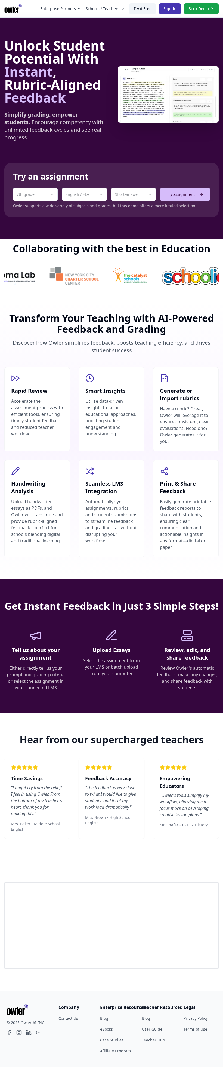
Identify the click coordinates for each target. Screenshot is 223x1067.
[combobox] (35, 194)
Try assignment (181, 194)
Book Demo (198, 8)
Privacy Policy (196, 1018)
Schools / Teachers (102, 8)
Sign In (169, 8)
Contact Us (68, 1018)
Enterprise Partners (58, 8)
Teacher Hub (153, 1040)
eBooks (106, 1029)
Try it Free (142, 8)
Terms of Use (195, 1029)
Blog (104, 1018)
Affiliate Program (115, 1050)
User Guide (152, 1029)
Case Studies (111, 1040)
